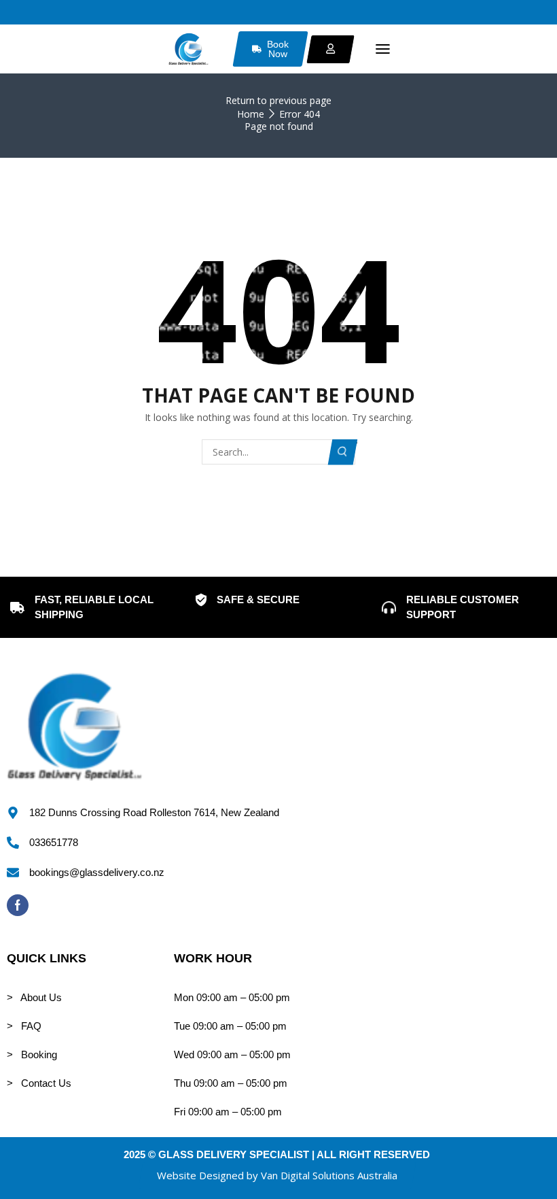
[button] (382, 49)
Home (250, 113)
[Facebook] (18, 905)
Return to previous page (278, 100)
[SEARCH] (343, 452)
